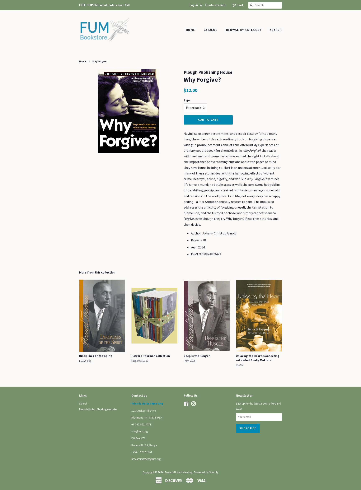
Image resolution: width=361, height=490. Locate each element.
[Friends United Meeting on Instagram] (193, 404)
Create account (215, 5)
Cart (240, 5)
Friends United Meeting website (98, 409)
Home (190, 30)
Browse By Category (243, 30)
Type (187, 100)
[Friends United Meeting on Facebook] (186, 404)
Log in (193, 5)
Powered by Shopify (206, 472)
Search (276, 30)
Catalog (211, 30)
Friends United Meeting (178, 472)
